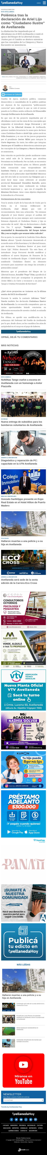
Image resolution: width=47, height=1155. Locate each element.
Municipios (13, 1125)
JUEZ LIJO (43, 78)
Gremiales (23, 1128)
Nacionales (31, 1125)
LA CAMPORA (32, 78)
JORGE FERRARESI (34, 76)
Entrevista (33, 1128)
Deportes (15, 1128)
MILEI (38, 78)
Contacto (23, 1130)
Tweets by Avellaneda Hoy (11, 1107)
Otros (40, 1128)
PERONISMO (22, 76)
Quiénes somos (14, 1130)
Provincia (22, 1125)
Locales (6, 1125)
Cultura (40, 1125)
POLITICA (15, 76)
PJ (27, 76)
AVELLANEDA (9, 76)
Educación (7, 1128)
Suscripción (33, 1130)
